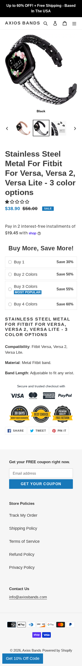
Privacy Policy (22, 567)
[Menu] (74, 23)
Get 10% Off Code (22, 658)
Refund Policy (21, 554)
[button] (17, 202)
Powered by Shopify (57, 650)
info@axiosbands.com (28, 597)
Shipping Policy (23, 528)
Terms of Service (24, 541)
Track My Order (23, 515)
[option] (23, 128)
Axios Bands (22, 23)
